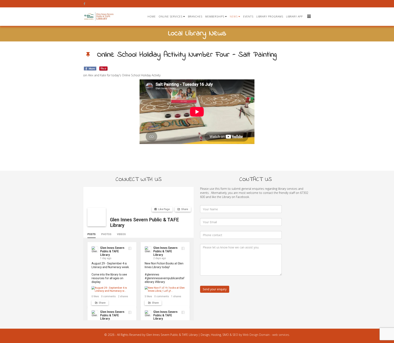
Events (248, 16)
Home (152, 16)
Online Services (170, 16)
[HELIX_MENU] (309, 16)
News (234, 16)
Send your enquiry (215, 289)
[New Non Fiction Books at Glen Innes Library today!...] (165, 289)
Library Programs (269, 16)
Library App (294, 16)
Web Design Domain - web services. (266, 335)
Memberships (214, 16)
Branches (195, 16)
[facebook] (84, 4)
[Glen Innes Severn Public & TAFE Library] (96, 217)
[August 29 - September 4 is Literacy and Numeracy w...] (112, 289)
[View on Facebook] (129, 248)
